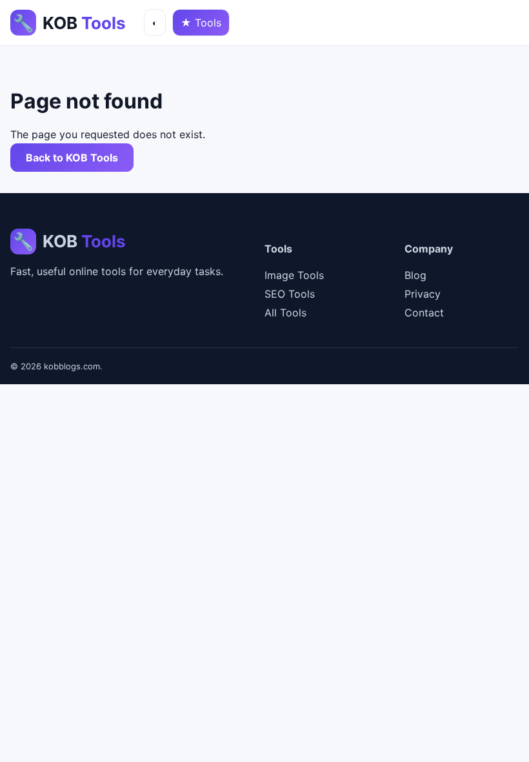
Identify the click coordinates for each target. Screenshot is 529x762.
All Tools (285, 312)
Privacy (422, 293)
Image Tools (294, 275)
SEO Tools (289, 293)
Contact (424, 312)
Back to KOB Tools (72, 157)
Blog (415, 275)
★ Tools (201, 22)
